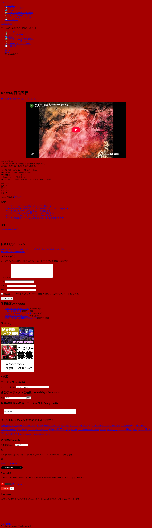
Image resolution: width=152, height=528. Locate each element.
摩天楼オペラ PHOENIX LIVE (17, 309)
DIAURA (40, 426)
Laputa (76, 426)
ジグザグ (109, 430)
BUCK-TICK (22, 426)
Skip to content (6, 2)
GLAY (55, 426)
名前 (2, 281)
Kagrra (3, 229)
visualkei (45, 430)
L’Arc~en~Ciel (105, 426)
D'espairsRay (32, 426)
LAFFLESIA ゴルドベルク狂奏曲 (18, 313)
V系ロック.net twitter (9, 463)
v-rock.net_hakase (30, 99)
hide (59, 426)
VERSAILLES (38, 430)
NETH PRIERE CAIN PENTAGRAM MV (21, 318)
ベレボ (135, 430)
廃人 (21, 434)
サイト (3, 290)
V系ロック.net (6, 24)
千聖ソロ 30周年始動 (13, 311)
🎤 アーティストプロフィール (18, 17)
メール (3, 286)
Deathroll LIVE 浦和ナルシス (16, 316)
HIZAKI (63, 426)
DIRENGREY (48, 426)
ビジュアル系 (122, 429)
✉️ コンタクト (11, 20)
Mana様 (123, 426)
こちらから (18, 197)
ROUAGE (24, 430)
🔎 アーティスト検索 (14, 8)
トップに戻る (6, 524)
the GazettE (31, 430)
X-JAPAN (74, 430)
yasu (79, 430)
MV (133, 425)
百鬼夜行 (15, 229)
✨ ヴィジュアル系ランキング (18, 15)
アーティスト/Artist (8, 387)
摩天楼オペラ (30, 434)
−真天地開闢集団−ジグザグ (89, 430)
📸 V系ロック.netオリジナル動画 (19, 13)
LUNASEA (96, 426)
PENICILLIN (6, 430)
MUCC (128, 426)
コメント (5, 277)
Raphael (19, 430)
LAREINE (83, 426)
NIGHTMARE (141, 426)
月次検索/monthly (7, 445)
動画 (13, 434)
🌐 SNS (9, 10)
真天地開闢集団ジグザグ (42, 434)
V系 (51, 429)
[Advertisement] (76, 72)
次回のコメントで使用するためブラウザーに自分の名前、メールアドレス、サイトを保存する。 (42, 294)
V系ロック (61, 429)
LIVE (89, 425)
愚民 (24, 434)
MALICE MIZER (115, 426)
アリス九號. (103, 430)
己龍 (17, 434)
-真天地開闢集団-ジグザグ (9, 426)
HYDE (67, 426)
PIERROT (13, 430)
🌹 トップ (10, 6)
